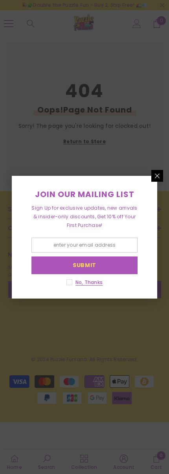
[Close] (157, 176)
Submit (84, 265)
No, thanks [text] (89, 282)
